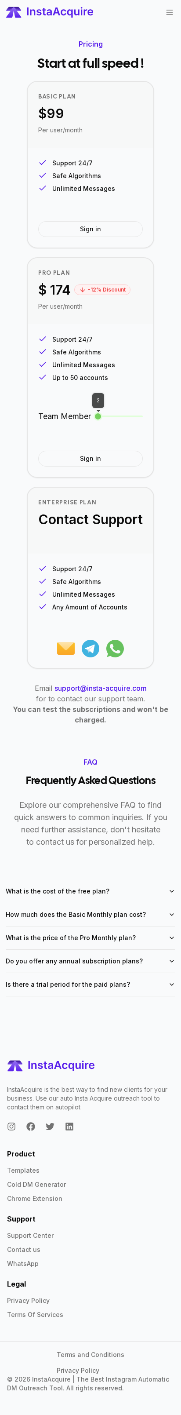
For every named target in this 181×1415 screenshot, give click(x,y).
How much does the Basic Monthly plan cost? (76, 914)
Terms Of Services (35, 1314)
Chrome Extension (34, 1198)
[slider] (98, 416)
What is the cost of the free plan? (57, 891)
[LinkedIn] (69, 1126)
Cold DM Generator (36, 1184)
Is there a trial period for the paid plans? (68, 984)
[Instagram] (11, 1126)
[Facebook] (30, 1126)
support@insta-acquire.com (100, 688)
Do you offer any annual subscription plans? (74, 961)
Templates (23, 1170)
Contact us (23, 1249)
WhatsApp (23, 1263)
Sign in (90, 229)
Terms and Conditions (90, 1354)
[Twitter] (50, 1126)
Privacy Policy (28, 1300)
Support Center (30, 1235)
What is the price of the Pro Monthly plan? (71, 937)
